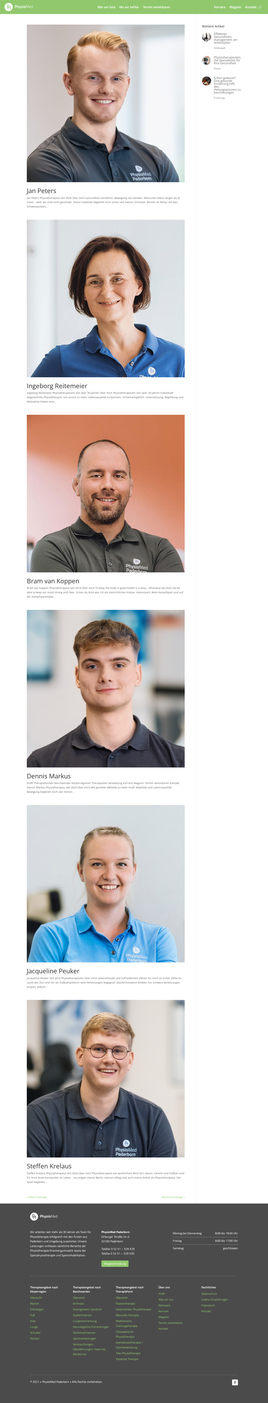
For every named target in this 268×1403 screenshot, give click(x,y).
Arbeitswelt (219, 48)
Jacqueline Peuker (53, 971)
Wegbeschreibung (115, 1263)
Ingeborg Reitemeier (57, 385)
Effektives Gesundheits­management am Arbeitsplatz (225, 38)
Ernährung (219, 97)
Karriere (220, 7)
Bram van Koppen (53, 581)
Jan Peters (41, 190)
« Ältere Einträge (37, 1197)
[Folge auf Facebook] (235, 1382)
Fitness (217, 68)
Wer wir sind (106, 7)
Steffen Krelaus (49, 1166)
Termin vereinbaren (156, 7)
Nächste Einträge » (173, 1197)
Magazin (235, 7)
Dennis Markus (49, 776)
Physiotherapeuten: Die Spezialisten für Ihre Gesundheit (227, 60)
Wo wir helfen (129, 7)
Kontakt (250, 7)
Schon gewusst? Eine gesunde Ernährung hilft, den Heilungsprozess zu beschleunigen (227, 85)
